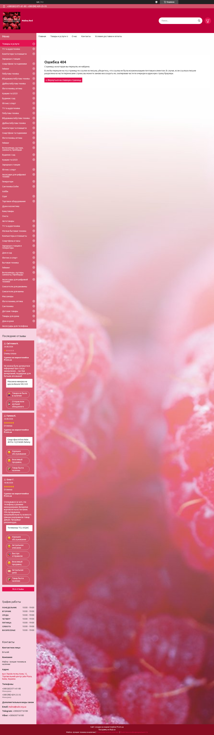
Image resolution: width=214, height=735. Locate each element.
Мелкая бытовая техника (14, 231)
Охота (5, 216)
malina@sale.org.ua (17, 707)
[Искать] (199, 20)
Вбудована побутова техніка (16, 78)
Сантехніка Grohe (10, 186)
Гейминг (6, 267)
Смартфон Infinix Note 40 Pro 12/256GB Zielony (19, 440)
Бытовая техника (10, 263)
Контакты (86, 36)
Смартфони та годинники (14, 64)
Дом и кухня (8, 321)
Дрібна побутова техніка (14, 83)
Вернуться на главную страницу (64, 80)
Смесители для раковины (14, 286)
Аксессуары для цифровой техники (15, 280)
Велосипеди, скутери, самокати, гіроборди (12, 149)
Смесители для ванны (13, 291)
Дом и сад (7, 253)
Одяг (4, 196)
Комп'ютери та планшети (14, 54)
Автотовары (8, 221)
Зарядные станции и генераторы (12, 247)
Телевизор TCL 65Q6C (18, 528)
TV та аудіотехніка (11, 49)
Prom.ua (120, 727)
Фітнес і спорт (9, 103)
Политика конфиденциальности (134, 732)
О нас (74, 36)
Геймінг (5, 69)
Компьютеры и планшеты (14, 236)
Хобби (5, 191)
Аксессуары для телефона (15, 326)
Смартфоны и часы (11, 241)
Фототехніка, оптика (12, 88)
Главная (42, 36)
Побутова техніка (10, 74)
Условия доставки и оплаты (108, 36)
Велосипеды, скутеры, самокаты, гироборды (13, 273)
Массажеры (7, 296)
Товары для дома (10, 316)
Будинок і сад (8, 98)
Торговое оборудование (14, 201)
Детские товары (10, 311)
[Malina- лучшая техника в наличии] (11, 20)
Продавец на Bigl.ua (107, 729)
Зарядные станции (11, 59)
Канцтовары (8, 211)
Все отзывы (18, 589)
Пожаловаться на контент (108, 732)
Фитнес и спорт (9, 258)
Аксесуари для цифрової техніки (14, 175)
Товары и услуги (58, 36)
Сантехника (7, 306)
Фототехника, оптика (12, 301)
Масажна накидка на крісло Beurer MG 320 (18, 382)
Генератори (7, 181)
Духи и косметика (10, 206)
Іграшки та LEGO (10, 93)
